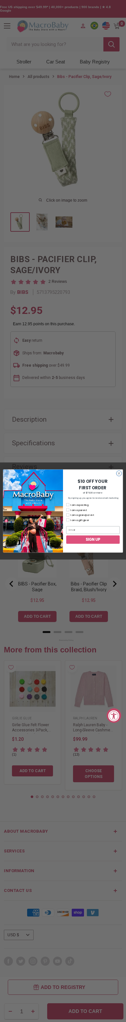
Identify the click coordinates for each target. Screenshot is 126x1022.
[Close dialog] (119, 473)
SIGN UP (93, 539)
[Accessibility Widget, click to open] (114, 715)
